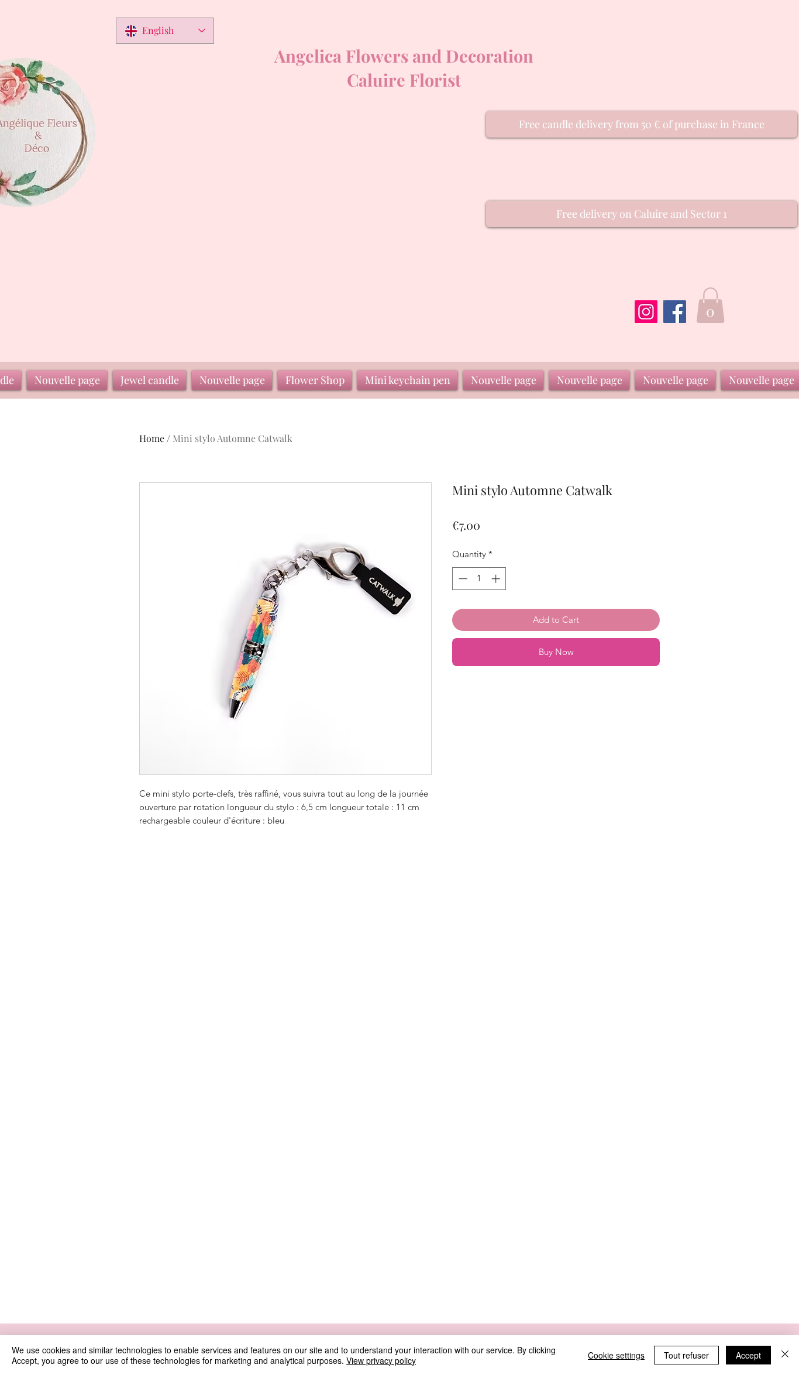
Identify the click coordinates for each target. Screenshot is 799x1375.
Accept (748, 1355)
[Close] (785, 1355)
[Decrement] (462, 578)
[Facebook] (674, 311)
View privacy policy (381, 1360)
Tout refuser (686, 1355)
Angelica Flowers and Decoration (403, 55)
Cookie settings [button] (616, 1355)
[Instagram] (646, 311)
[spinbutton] (479, 578)
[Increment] (497, 578)
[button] (641, 124)
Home (151, 438)
